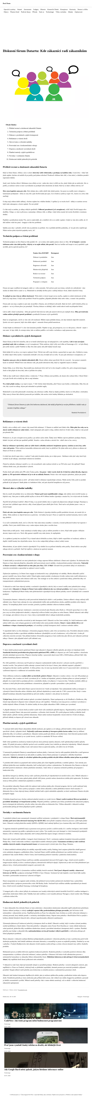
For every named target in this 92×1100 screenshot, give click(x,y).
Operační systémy (9, 9)
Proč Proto (6, 3)
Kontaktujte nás (22, 990)
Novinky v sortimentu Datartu (19, 156)
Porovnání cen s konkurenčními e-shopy (23, 145)
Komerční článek (53, 9)
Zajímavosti (78, 12)
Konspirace (64, 9)
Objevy (6, 12)
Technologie (50, 12)
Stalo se (41, 12)
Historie (43, 9)
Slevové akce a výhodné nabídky (20, 142)
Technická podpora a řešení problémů (22, 132)
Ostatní (19, 9)
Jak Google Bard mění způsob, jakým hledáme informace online (33, 1069)
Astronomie (27, 9)
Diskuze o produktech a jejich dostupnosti (23, 135)
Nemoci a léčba (83, 9)
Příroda (34, 12)
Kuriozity (73, 9)
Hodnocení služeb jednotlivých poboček (23, 159)
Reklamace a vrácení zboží (18, 138)
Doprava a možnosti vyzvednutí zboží (22, 149)
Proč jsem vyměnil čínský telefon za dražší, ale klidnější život (32, 1045)
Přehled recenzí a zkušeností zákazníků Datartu (25, 128)
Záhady (70, 12)
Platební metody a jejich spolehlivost (21, 152)
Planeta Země (14, 12)
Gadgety (36, 9)
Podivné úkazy (26, 12)
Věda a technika (61, 12)
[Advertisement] (46, 26)
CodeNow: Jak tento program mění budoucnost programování (33, 1020)
